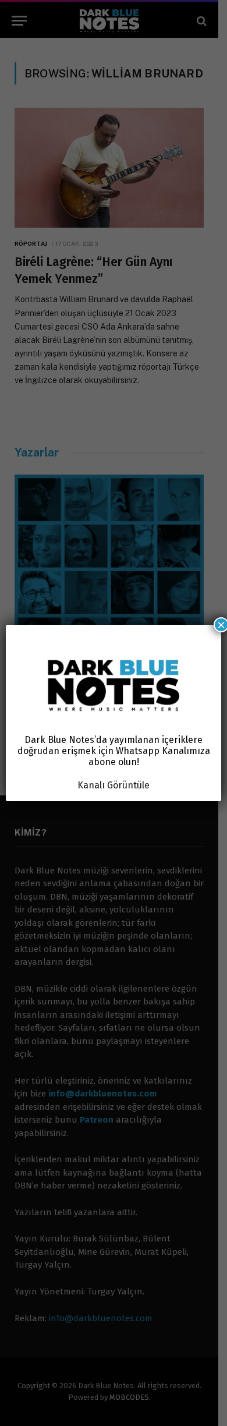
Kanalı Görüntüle (113, 785)
